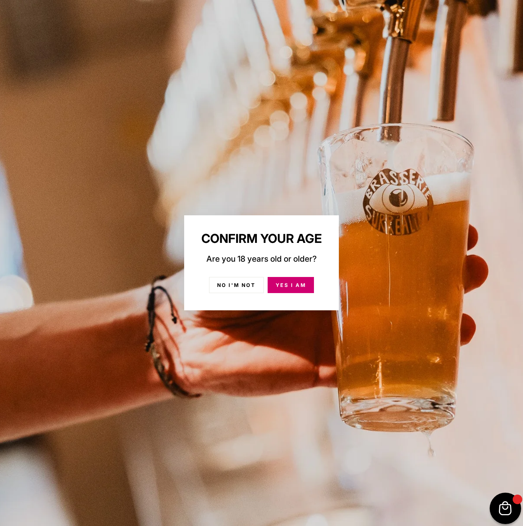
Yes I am (291, 285)
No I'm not (236, 285)
